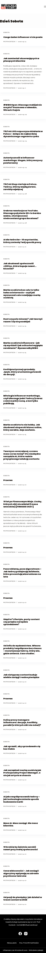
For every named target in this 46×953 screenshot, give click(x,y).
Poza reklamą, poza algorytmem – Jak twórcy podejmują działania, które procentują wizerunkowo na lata (22, 572)
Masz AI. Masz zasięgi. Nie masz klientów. (20, 824)
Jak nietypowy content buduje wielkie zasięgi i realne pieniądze (21, 676)
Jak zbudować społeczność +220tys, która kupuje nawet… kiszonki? (20, 266)
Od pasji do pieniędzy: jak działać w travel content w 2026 (22, 898)
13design (40, 950)
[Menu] (45, 7)
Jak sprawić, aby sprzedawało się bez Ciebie (21, 747)
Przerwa (8, 480)
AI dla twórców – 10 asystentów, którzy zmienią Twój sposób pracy (22, 241)
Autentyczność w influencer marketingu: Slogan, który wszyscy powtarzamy (23, 160)
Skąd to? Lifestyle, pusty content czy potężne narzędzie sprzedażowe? (21, 622)
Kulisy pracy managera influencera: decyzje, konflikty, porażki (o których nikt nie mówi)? (22, 722)
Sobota (6, 32)
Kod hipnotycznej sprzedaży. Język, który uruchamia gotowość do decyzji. (22, 372)
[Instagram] (25, 933)
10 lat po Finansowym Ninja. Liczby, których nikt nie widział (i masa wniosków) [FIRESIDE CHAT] (22, 504)
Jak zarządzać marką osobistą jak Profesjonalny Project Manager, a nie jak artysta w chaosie (22, 773)
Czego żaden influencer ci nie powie (23, 37)
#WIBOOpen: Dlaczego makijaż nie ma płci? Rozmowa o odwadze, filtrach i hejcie (22, 107)
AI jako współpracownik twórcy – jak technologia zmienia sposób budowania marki (21, 799)
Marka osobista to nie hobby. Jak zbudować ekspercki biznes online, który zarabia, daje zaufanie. (22, 427)
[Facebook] (20, 933)
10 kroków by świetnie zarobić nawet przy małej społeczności (20, 848)
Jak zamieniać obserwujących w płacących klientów (21, 59)
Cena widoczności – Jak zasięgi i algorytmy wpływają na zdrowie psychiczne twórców (21, 873)
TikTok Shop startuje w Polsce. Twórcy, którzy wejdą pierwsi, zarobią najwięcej (20, 187)
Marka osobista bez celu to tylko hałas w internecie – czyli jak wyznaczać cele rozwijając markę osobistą (21, 294)
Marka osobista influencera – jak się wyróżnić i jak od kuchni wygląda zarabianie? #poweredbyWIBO (23, 345)
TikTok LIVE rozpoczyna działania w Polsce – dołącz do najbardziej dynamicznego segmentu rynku (23, 134)
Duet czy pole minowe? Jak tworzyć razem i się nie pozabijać (23, 320)
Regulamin (12, 943)
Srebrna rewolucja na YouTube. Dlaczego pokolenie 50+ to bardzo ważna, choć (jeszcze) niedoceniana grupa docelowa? (22, 214)
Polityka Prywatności (29, 943)
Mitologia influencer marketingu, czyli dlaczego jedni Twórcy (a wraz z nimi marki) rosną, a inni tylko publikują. (22, 399)
